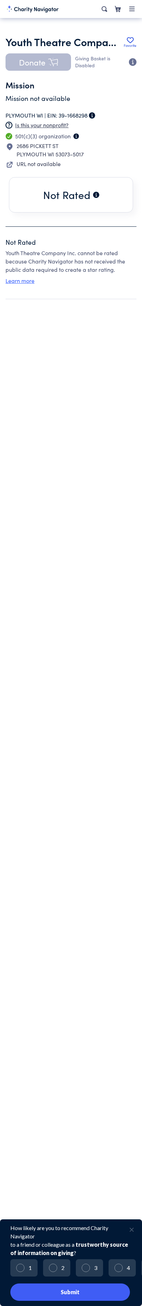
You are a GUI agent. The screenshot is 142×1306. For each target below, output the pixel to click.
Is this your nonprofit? (42, 125)
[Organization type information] (76, 136)
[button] (38, 62)
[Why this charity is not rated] (96, 195)
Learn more (20, 280)
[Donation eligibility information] (132, 62)
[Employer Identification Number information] (92, 115)
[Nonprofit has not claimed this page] (9, 125)
